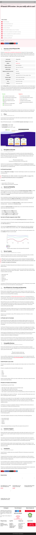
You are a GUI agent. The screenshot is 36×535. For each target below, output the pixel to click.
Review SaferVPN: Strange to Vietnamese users (29, 486)
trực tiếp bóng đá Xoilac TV (11, 531)
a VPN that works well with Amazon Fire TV (18, 296)
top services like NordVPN (18, 357)
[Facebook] (16, 511)
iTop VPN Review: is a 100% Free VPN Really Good (6, 486)
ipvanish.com (18, 63)
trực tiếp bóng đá (3, 531)
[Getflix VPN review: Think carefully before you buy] (6, 490)
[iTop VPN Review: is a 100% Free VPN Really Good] (6, 477)
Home (1, 4)
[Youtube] (20, 511)
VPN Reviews (5, 4)
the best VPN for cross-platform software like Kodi (13, 52)
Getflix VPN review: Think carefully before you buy (5, 499)
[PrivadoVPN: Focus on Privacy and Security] (18, 477)
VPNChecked (2, 40)
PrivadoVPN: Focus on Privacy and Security (17, 486)
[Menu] (1, 2)
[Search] (34, 2)
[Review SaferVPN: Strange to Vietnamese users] (29, 477)
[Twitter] (18, 511)
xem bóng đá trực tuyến (19, 531)
